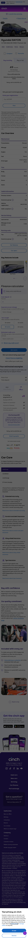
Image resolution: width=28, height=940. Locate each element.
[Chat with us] (25, 933)
